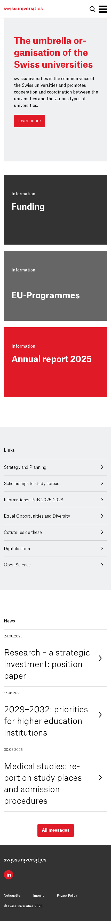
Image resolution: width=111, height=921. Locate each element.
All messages (55, 830)
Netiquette (12, 895)
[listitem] (55, 658)
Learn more (29, 121)
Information (23, 194)
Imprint (38, 895)
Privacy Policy (67, 895)
